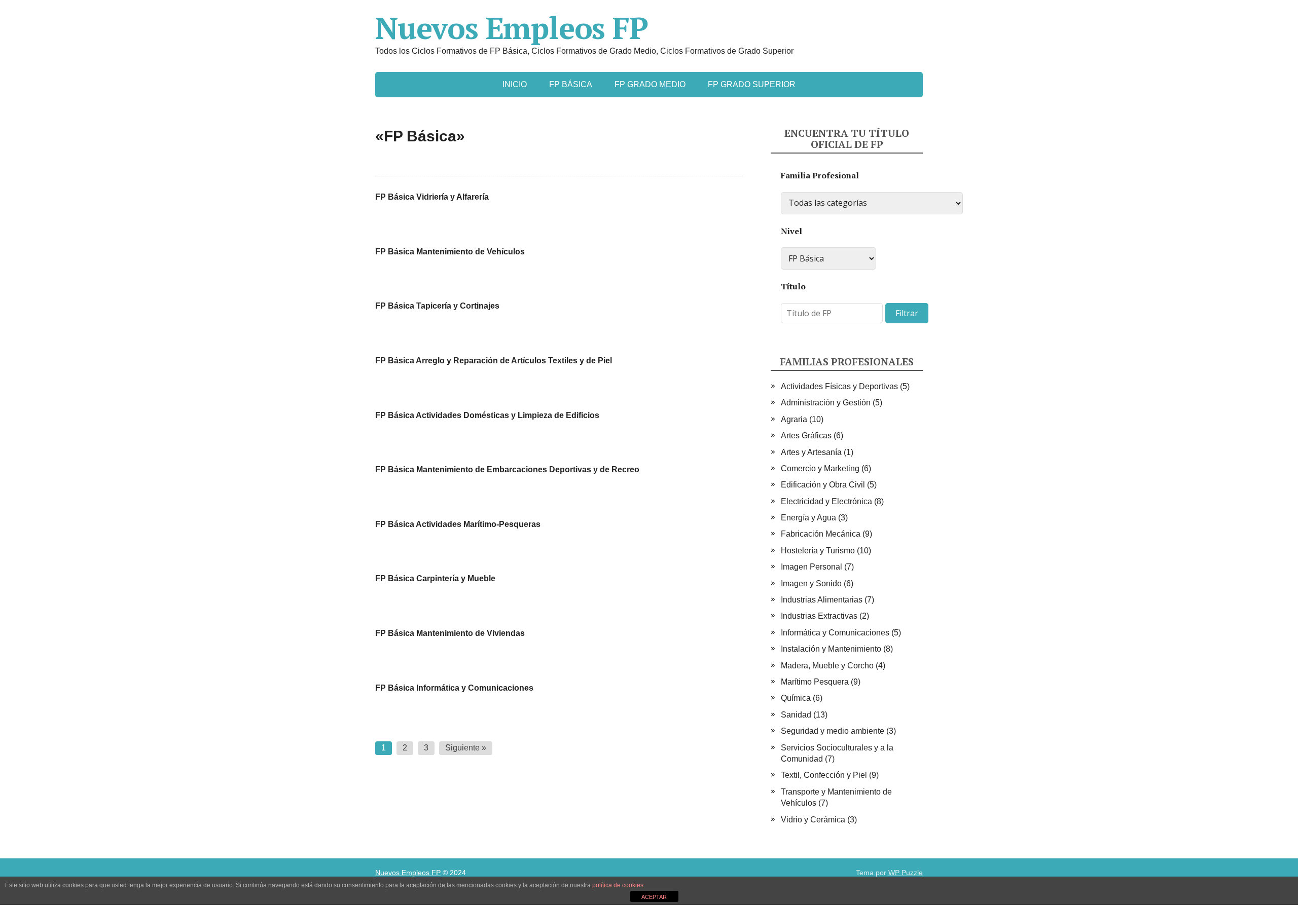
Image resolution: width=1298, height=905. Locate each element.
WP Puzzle (905, 873)
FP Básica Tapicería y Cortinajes (437, 305)
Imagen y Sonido (811, 583)
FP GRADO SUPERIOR (752, 84)
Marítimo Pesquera (815, 681)
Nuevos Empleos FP (511, 28)
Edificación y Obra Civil (823, 484)
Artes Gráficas (806, 435)
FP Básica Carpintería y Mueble (435, 578)
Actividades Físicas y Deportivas (839, 386)
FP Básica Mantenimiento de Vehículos (450, 251)
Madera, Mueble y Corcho (827, 665)
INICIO (514, 84)
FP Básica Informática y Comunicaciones (454, 688)
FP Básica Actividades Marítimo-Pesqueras (457, 524)
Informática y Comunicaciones (835, 632)
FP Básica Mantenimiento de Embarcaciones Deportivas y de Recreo (507, 469)
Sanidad (796, 714)
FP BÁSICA (570, 84)
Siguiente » (465, 747)
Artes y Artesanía (811, 452)
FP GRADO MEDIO (650, 84)
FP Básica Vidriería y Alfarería (432, 197)
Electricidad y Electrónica (826, 501)
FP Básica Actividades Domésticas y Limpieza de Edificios (487, 415)
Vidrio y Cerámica (813, 819)
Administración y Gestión (826, 402)
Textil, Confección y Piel (824, 775)
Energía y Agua (808, 517)
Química (796, 698)
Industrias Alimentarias (821, 599)
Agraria (794, 419)
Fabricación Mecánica (820, 534)
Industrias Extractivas (819, 616)
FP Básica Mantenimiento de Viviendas (450, 633)
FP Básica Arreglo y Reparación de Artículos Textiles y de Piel (493, 360)
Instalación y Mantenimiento (831, 649)
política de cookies (617, 885)
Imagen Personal (811, 566)
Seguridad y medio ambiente (832, 731)
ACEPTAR (654, 897)
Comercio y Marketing (820, 468)
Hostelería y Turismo (818, 550)
